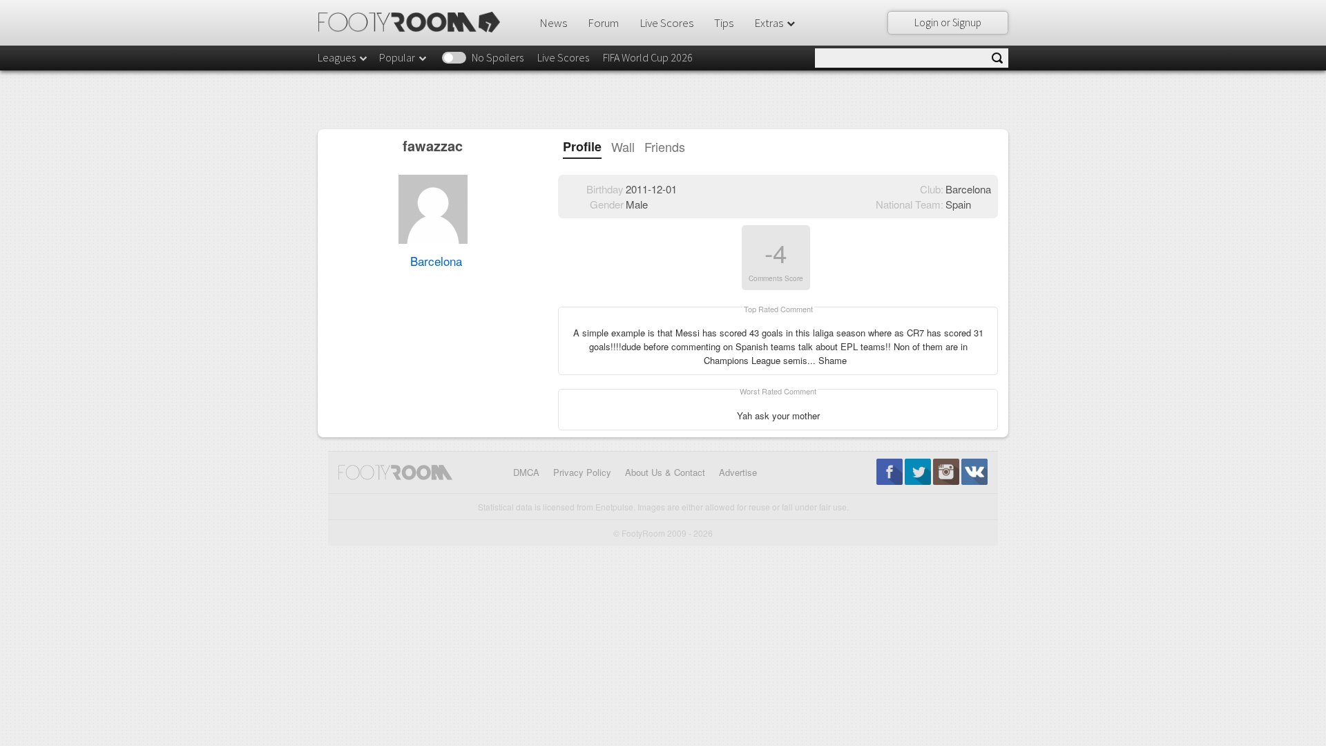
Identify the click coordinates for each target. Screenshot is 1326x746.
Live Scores (666, 22)
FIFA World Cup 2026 (648, 57)
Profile (582, 146)
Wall (623, 146)
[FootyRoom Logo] (414, 22)
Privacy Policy (582, 472)
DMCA (526, 472)
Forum (603, 22)
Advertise (738, 472)
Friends (664, 146)
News (553, 22)
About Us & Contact (665, 472)
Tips (723, 22)
